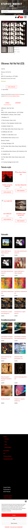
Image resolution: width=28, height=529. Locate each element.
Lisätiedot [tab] (18, 103)
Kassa (5, 442)
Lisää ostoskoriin (11, 87)
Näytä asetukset (14, 523)
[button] (26, 501)
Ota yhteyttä (6, 450)
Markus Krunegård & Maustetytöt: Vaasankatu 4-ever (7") (6, 378)
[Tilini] (16, 17)
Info (4, 453)
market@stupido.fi (7, 496)
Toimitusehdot (7, 447)
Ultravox (17, 96)
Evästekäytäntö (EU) (8, 459)
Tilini (5, 444)
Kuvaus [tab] (7, 103)
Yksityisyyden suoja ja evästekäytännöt (16, 526)
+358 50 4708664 (7, 498)
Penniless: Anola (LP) (5, 399)
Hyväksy (14, 515)
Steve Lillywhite (13, 96)
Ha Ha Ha (8, 96)
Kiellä (14, 519)
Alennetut (17, 94)
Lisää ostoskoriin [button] (7, 192)
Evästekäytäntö (7, 526)
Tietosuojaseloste (7, 456)
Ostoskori (6, 439)
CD (19, 94)
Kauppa (5, 436)
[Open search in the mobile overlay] (14, 11)
